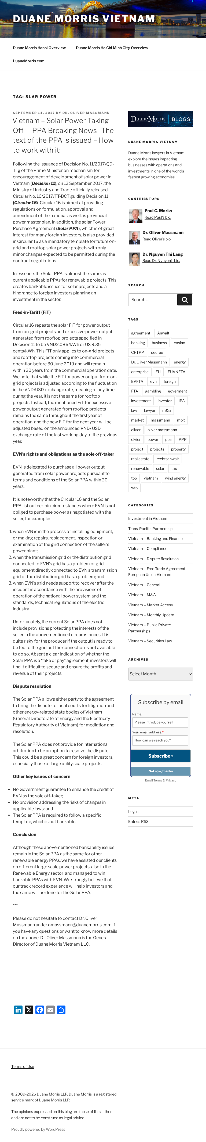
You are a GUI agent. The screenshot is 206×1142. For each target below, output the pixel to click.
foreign (170, 381)
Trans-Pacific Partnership (150, 528)
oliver (136, 429)
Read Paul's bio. (158, 217)
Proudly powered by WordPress (38, 1129)
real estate (140, 458)
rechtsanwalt (167, 458)
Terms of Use (22, 1066)
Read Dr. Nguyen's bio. (161, 260)
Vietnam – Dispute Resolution (153, 558)
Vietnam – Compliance (147, 548)
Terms (157, 780)
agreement (140, 333)
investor (165, 400)
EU (158, 371)
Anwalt (163, 333)
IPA (182, 400)
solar (160, 468)
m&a (166, 410)
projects (157, 449)
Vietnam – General (144, 584)
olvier (136, 439)
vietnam (151, 478)
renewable (140, 468)
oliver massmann (162, 429)
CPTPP (137, 352)
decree (157, 352)
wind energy (175, 478)
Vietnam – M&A (142, 594)
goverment (177, 391)
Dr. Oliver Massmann (86, 113)
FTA (134, 391)
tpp (134, 478)
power (153, 439)
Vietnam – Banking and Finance (155, 538)
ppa (168, 439)
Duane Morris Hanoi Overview (39, 47)
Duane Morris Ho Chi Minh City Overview (112, 47)
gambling (153, 391)
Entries (138, 821)
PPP (183, 439)
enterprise (140, 371)
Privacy (171, 780)
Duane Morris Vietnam (84, 19)
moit (181, 420)
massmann (160, 420)
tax (174, 468)
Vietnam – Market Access (150, 605)
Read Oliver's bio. (156, 239)
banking (138, 342)
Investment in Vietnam (147, 518)
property (178, 449)
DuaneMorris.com (29, 61)
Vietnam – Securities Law (150, 641)
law (134, 410)
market (137, 420)
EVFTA (137, 381)
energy (180, 362)
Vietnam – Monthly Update (151, 615)
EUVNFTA (176, 371)
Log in (133, 811)
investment (141, 400)
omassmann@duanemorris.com (80, 924)
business (159, 342)
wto (134, 487)
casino (179, 342)
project (137, 449)
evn (153, 381)
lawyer (149, 410)
